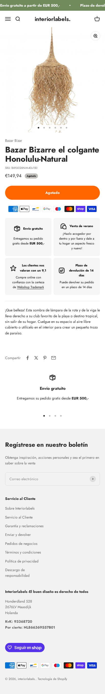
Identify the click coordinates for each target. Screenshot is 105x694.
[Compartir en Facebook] (27, 358)
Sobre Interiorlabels (20, 508)
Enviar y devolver (18, 534)
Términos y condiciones (23, 552)
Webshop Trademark (30, 287)
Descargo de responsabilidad (17, 572)
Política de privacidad (21, 561)
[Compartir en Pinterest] (45, 358)
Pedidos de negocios (21, 543)
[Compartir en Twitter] (36, 358)
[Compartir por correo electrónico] (53, 358)
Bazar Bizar (13, 140)
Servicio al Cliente (19, 517)
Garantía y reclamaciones (24, 525)
